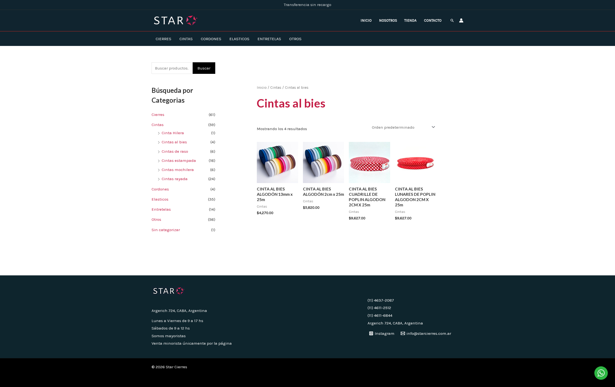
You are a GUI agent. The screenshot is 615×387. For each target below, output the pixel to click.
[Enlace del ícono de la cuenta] (461, 20)
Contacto (433, 20)
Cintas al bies (174, 142)
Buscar (203, 68)
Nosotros (388, 20)
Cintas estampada (179, 160)
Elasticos (239, 38)
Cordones (211, 38)
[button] (452, 20)
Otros (295, 38)
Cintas (186, 38)
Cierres (163, 38)
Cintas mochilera (178, 169)
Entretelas (269, 38)
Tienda (410, 20)
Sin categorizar (166, 229)
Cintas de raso (175, 151)
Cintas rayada (175, 178)
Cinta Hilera (173, 132)
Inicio (366, 20)
